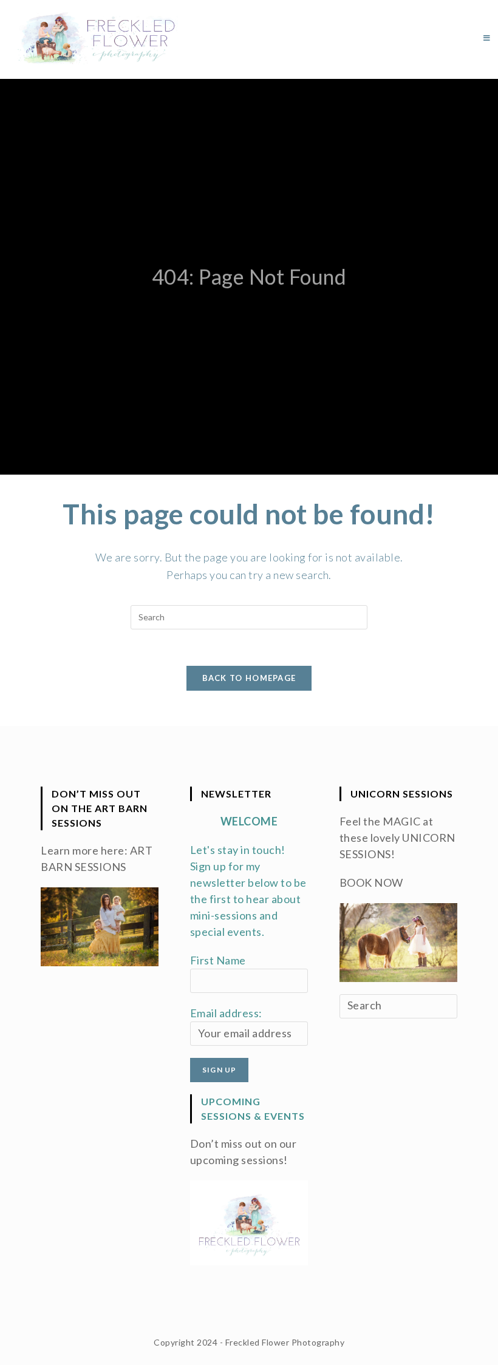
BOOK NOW (371, 882)
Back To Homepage (249, 678)
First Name (218, 960)
